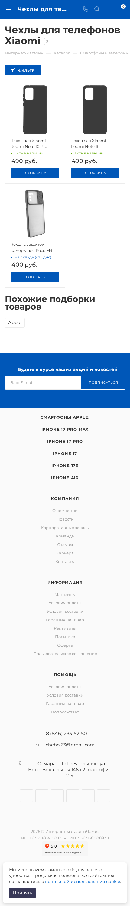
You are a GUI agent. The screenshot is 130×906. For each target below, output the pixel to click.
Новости (65, 519)
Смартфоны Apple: (65, 417)
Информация (65, 582)
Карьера (65, 552)
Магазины (65, 594)
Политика (65, 636)
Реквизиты (65, 628)
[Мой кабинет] (108, 9)
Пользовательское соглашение (65, 653)
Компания (65, 498)
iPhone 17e (65, 465)
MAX (103, 795)
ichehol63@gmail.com (69, 745)
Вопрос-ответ (65, 712)
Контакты (65, 561)
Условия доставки (65, 611)
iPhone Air (65, 477)
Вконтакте (26, 795)
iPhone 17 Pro (65, 441)
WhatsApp (88, 795)
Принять (22, 892)
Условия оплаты (65, 602)
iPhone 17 (65, 453)
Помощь (65, 674)
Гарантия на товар (65, 619)
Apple (14, 322)
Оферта (65, 645)
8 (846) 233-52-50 (66, 733)
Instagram (41, 795)
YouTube (72, 795)
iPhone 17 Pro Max (65, 429)
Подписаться (103, 382)
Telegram (57, 795)
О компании (65, 510)
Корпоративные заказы (65, 527)
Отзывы (65, 544)
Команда (65, 536)
